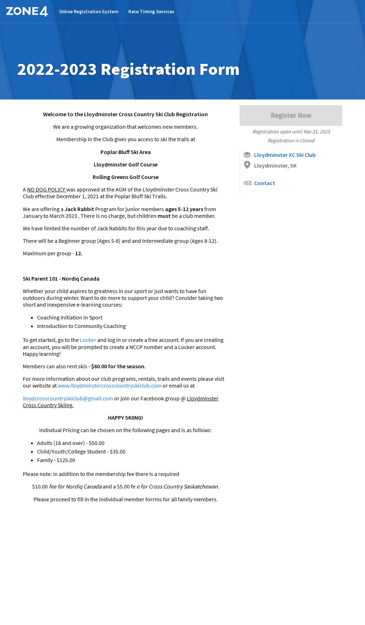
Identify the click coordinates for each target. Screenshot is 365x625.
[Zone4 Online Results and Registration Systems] (27, 11)
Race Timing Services (151, 12)
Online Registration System (88, 12)
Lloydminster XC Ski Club (285, 154)
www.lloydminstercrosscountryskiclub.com (110, 385)
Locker (88, 339)
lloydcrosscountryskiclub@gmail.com (68, 398)
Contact (264, 182)
